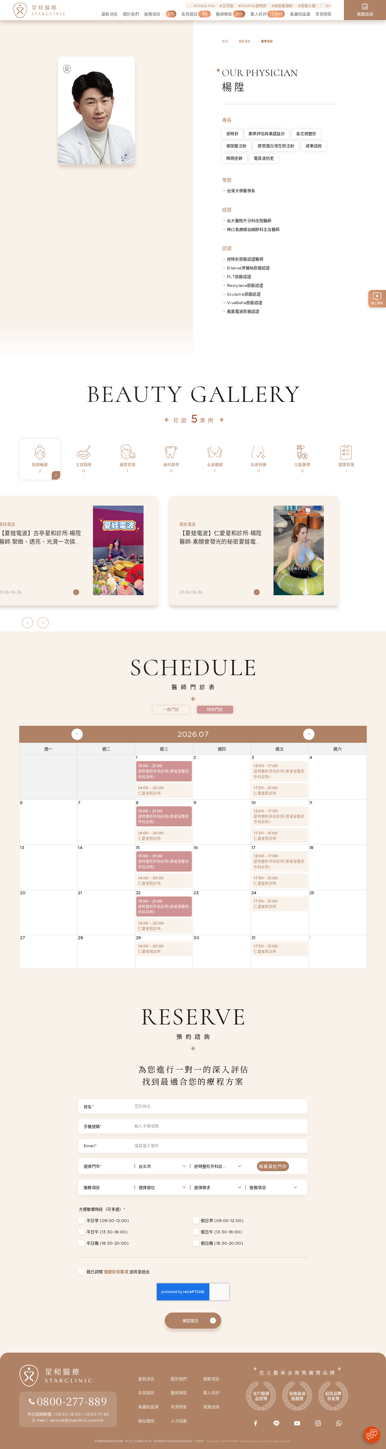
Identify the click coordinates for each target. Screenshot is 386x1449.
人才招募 (179, 1421)
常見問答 (179, 1407)
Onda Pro (206, 6)
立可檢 (227, 6)
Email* (90, 1145)
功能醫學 (302, 467)
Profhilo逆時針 (254, 6)
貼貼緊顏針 (283, 6)
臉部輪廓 (40, 467)
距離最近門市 (273, 1166)
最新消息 (146, 1379)
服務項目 (92, 1187)
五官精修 (84, 467)
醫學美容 (267, 41)
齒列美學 (171, 467)
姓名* (89, 1106)
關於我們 (179, 1379)
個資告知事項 (116, 1272)
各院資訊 (146, 1392)
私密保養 (258, 467)
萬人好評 (211, 1392)
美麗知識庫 (148, 1407)
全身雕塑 (215, 467)
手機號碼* (93, 1126)
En (328, 6)
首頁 (225, 41)
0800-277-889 (72, 1401)
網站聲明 (146, 1421)
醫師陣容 (244, 41)
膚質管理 (127, 467)
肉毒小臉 (308, 6)
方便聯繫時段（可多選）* (102, 1209)
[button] (27, 622)
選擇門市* (93, 1166)
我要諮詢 (211, 1407)
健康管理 (346, 467)
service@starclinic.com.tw (76, 1420)
